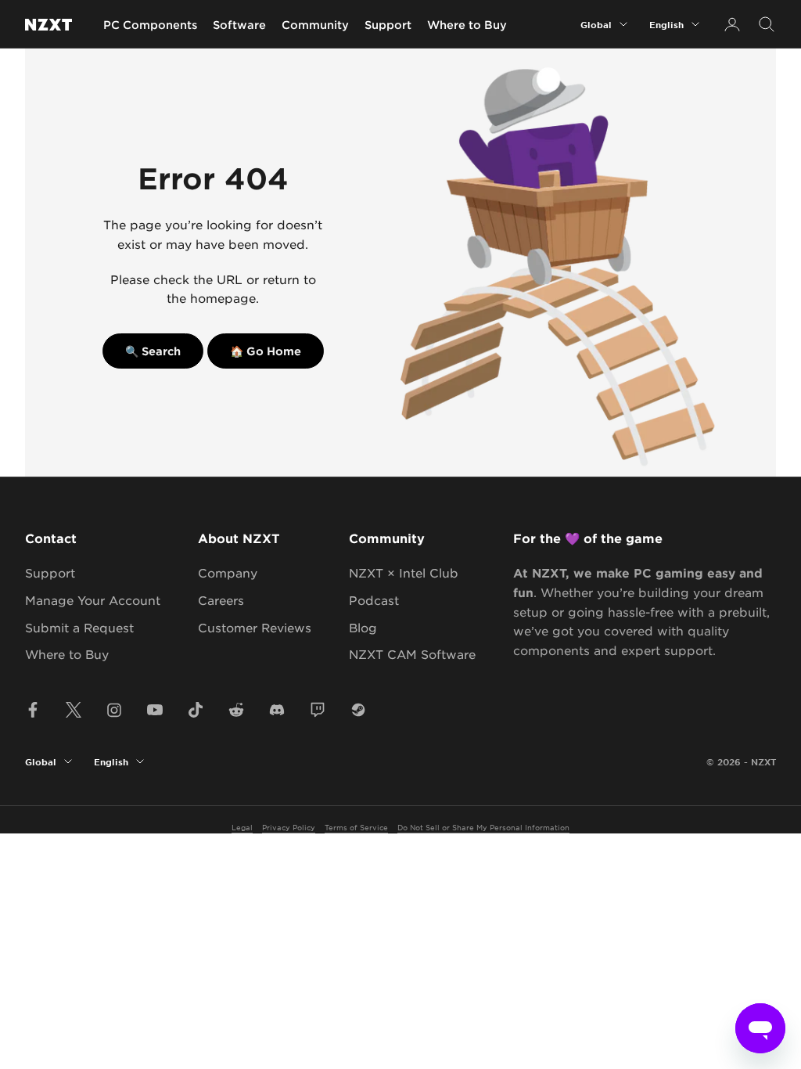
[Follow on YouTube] (155, 710)
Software (239, 24)
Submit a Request (79, 627)
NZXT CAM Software (412, 653)
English (666, 24)
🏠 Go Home (265, 351)
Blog (363, 627)
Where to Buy (467, 24)
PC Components (150, 24)
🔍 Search (153, 351)
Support (388, 24)
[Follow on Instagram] (114, 710)
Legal (242, 827)
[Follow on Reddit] (236, 710)
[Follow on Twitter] (73, 710)
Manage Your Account (92, 599)
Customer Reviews (254, 627)
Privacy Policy (288, 827)
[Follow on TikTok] (195, 710)
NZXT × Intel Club (403, 572)
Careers (221, 599)
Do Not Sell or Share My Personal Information (483, 827)
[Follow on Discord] (277, 710)
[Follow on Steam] (358, 710)
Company (227, 572)
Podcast (374, 599)
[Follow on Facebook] (33, 710)
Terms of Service (356, 827)
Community (315, 24)
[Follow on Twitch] (317, 710)
